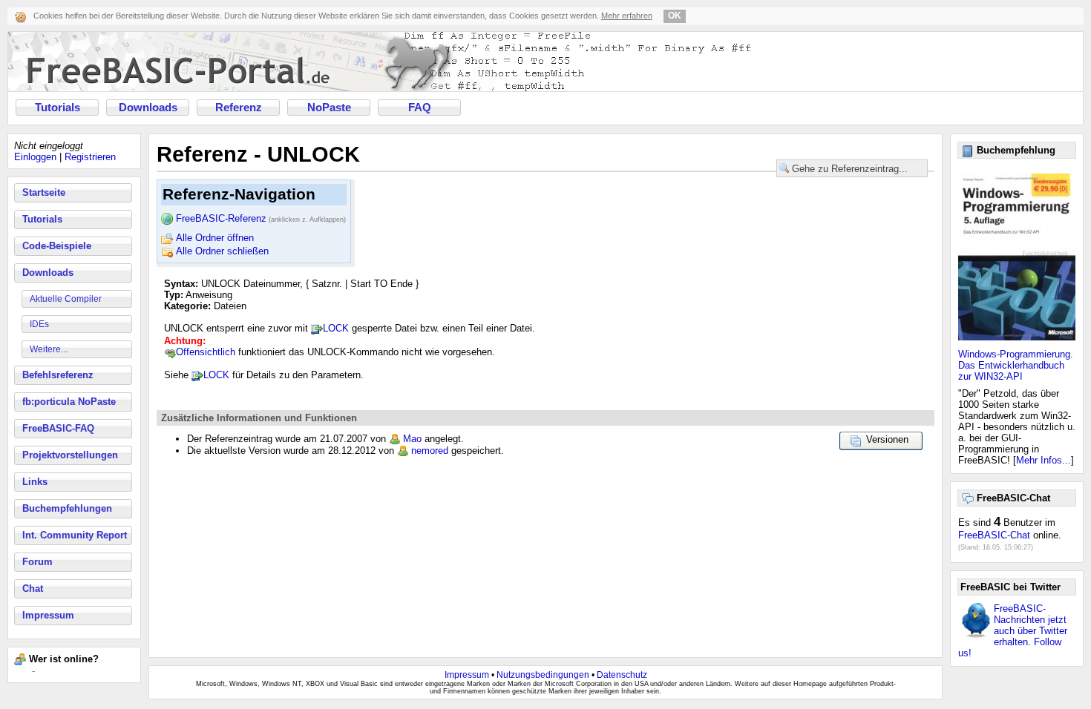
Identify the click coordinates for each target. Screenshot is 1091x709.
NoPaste (329, 107)
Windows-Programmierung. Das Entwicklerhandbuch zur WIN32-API (1015, 365)
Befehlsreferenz (58, 374)
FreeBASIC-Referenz (261, 218)
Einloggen (35, 156)
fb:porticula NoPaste (69, 401)
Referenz (238, 107)
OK (674, 15)
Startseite (43, 192)
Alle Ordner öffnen (215, 237)
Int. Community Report (74, 535)
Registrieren (90, 156)
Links (34, 481)
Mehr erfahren (626, 15)
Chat (32, 588)
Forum (37, 561)
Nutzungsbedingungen (543, 675)
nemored (429, 450)
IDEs (39, 324)
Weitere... (49, 349)
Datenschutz (622, 675)
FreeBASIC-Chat (994, 535)
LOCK (336, 328)
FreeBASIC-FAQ (58, 428)
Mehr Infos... (1043, 460)
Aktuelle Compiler (66, 299)
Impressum (48, 615)
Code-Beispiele (56, 245)
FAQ (419, 107)
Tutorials (57, 107)
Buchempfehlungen (67, 508)
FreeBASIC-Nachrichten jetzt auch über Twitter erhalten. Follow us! (1012, 631)
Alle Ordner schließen (222, 251)
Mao (412, 438)
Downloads (148, 107)
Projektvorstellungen (70, 455)
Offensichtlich (205, 351)
